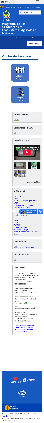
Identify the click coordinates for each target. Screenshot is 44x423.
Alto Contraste (23, 7)
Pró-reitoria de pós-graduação (25, 201)
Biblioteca (17, 196)
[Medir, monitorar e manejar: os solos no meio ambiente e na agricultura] (20, 173)
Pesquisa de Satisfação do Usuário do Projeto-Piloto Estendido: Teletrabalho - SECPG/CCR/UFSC (24, 328)
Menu (35, 43)
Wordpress (6, 416)
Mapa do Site (35, 7)
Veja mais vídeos (33, 182)
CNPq (16, 223)
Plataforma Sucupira (21, 229)
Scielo (16, 234)
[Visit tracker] (15, 260)
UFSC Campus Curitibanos (24, 205)
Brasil (7, 2)
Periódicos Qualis (20, 227)
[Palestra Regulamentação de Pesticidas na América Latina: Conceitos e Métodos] (20, 165)
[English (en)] (3, 7)
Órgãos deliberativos (16, 56)
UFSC (16, 203)
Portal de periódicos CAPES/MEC (26, 232)
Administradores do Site (32, 38)
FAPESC (17, 225)
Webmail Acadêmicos (22, 207)
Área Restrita (17, 38)
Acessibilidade (11, 7)
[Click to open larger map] (24, 247)
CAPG (16, 198)
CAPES (16, 220)
